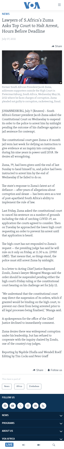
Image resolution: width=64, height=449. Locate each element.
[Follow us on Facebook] (5, 406)
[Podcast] (28, 406)
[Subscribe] (35, 406)
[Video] (39, 445)
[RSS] (43, 406)
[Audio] (24, 445)
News (6, 14)
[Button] (57, 46)
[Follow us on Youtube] (13, 406)
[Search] (54, 445)
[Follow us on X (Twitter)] (20, 406)
